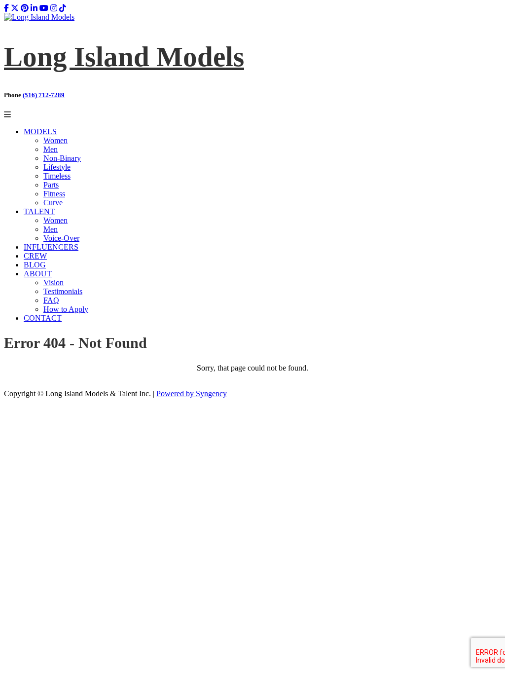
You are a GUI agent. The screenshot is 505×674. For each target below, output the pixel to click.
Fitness (54, 193)
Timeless (57, 176)
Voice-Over (61, 238)
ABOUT (38, 273)
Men (50, 149)
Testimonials (62, 291)
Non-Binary (62, 158)
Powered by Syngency (191, 393)
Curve (53, 202)
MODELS (40, 131)
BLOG (35, 265)
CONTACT (43, 318)
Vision (53, 282)
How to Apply (65, 309)
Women (55, 140)
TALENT (39, 211)
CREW (35, 256)
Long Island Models (124, 56)
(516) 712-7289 (44, 95)
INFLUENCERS (51, 247)
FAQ (51, 300)
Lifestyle (57, 167)
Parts (51, 185)
